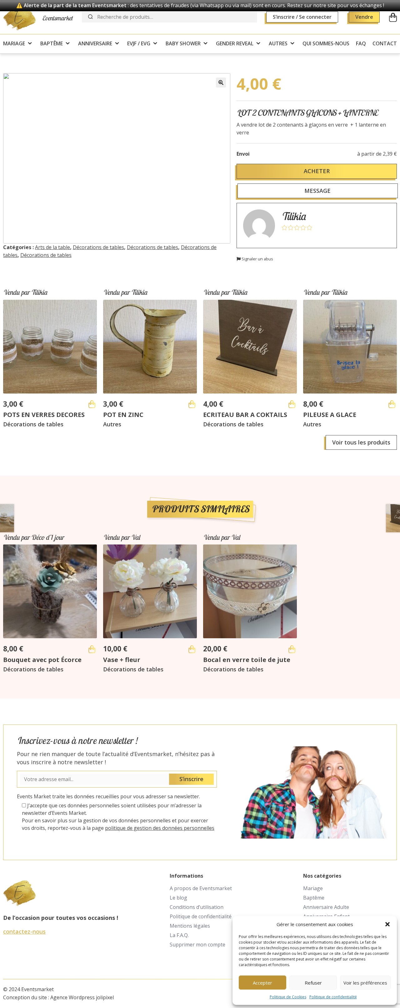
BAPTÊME (51, 43)
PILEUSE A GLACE (329, 414)
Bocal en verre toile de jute (246, 659)
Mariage (313, 888)
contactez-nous (24, 931)
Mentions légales (190, 925)
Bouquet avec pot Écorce (42, 659)
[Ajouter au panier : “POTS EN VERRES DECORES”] (92, 404)
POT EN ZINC (123, 414)
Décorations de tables (98, 247)
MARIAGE (14, 43)
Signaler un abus (257, 259)
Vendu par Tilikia (25, 292)
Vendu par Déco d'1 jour (33, 537)
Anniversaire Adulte (326, 907)
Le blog (178, 897)
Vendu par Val (121, 537)
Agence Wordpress (72, 997)
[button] (387, 924)
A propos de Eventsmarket (201, 888)
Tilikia (293, 216)
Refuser (313, 983)
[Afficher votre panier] (393, 17)
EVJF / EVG (138, 43)
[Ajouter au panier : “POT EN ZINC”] (192, 404)
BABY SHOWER (183, 43)
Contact (384, 43)
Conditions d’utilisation (196, 907)
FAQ (361, 43)
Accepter (262, 983)
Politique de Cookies (288, 997)
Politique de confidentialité (333, 997)
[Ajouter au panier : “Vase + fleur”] (192, 649)
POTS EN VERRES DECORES (44, 414)
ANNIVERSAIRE (95, 43)
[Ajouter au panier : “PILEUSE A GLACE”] (392, 404)
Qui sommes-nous (325, 43)
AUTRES (278, 43)
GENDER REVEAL (234, 43)
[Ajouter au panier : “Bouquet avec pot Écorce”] (92, 649)
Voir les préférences (365, 983)
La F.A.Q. (179, 935)
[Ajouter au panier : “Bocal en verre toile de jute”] (292, 649)
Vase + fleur (121, 659)
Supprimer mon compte (197, 944)
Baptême (313, 897)
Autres (112, 424)
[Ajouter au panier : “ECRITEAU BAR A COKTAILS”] (292, 404)
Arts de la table (52, 247)
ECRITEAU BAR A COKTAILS (245, 414)
